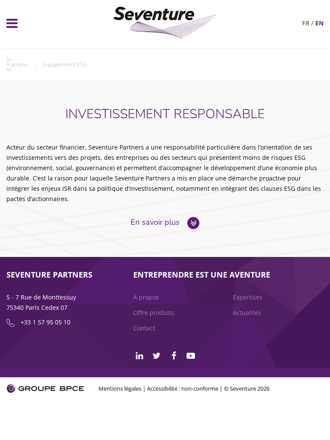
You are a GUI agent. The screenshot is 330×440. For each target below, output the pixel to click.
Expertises (248, 297)
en (319, 23)
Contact (144, 328)
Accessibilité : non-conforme (182, 388)
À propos (17, 64)
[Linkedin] (139, 355)
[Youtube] (190, 355)
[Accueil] (164, 37)
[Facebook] (173, 355)
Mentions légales (119, 388)
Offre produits (153, 313)
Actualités (247, 313)
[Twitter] (156, 355)
